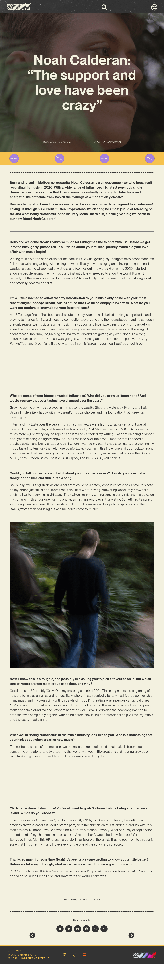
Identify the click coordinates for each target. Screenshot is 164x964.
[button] (60, 928)
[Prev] (55, 935)
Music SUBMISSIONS (22, 954)
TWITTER (82, 899)
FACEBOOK (94, 899)
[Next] (108, 935)
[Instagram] (64, 955)
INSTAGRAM (70, 899)
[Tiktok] (74, 955)
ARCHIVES (14, 951)
